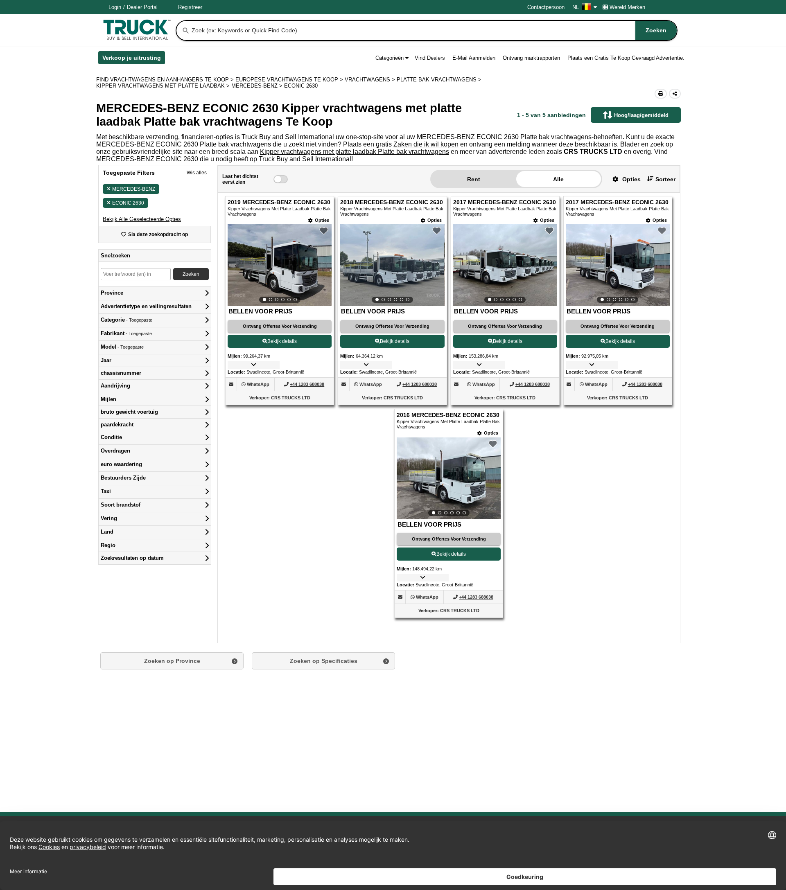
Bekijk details (282, 341)
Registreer (190, 7)
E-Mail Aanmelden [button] (473, 58)
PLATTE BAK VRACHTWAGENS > (440, 80)
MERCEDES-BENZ (133, 189)
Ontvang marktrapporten (531, 58)
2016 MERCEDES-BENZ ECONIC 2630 (448, 415)
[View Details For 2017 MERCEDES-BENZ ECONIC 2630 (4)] (618, 265)
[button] (142, 219)
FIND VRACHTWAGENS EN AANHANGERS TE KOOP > (165, 80)
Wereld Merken (627, 7)
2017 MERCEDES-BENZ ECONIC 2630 (504, 202)
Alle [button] (558, 179)
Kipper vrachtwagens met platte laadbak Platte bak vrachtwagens (354, 151)
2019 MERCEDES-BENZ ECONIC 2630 (279, 202)
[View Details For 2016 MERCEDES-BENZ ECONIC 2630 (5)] (449, 478)
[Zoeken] (186, 31)
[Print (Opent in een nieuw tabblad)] (661, 94)
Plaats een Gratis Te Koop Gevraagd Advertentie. (625, 58)
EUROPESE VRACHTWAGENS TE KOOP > (290, 80)
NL (575, 7)
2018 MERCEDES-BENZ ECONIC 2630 (391, 202)
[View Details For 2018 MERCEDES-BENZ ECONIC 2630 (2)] (392, 265)
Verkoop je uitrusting (133, 59)
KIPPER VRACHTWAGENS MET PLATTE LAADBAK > (163, 86)
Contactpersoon (546, 7)
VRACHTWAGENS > (371, 80)
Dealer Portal (142, 7)
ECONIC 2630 (128, 203)
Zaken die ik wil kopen (425, 144)
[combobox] (433, 30)
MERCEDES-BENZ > (257, 86)
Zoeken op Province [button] (172, 661)
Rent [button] (473, 179)
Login (114, 7)
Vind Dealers (430, 58)
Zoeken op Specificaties (323, 661)
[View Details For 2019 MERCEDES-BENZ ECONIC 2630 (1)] (280, 265)
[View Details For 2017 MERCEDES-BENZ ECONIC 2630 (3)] (505, 265)
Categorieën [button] (389, 58)
